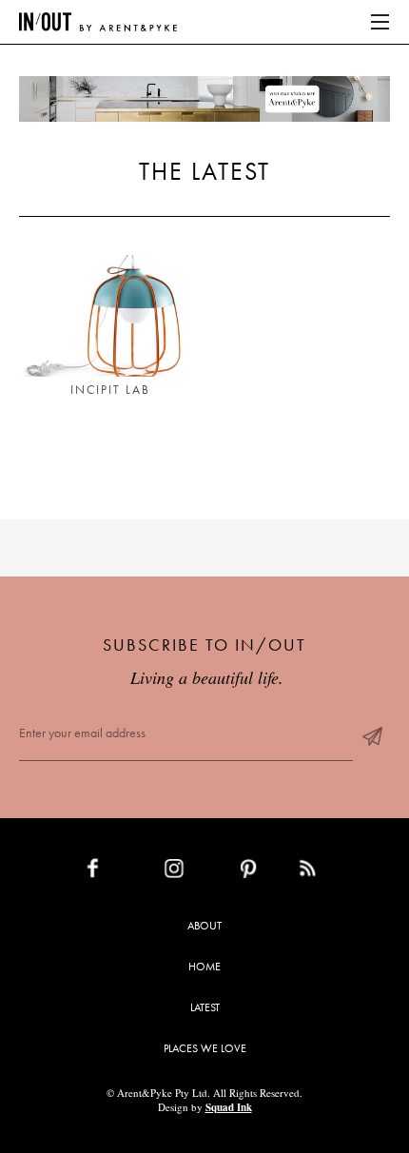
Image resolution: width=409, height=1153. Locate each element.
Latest (205, 1007)
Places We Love (205, 1048)
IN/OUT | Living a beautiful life (98, 21)
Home (204, 966)
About (204, 925)
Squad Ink (228, 1107)
